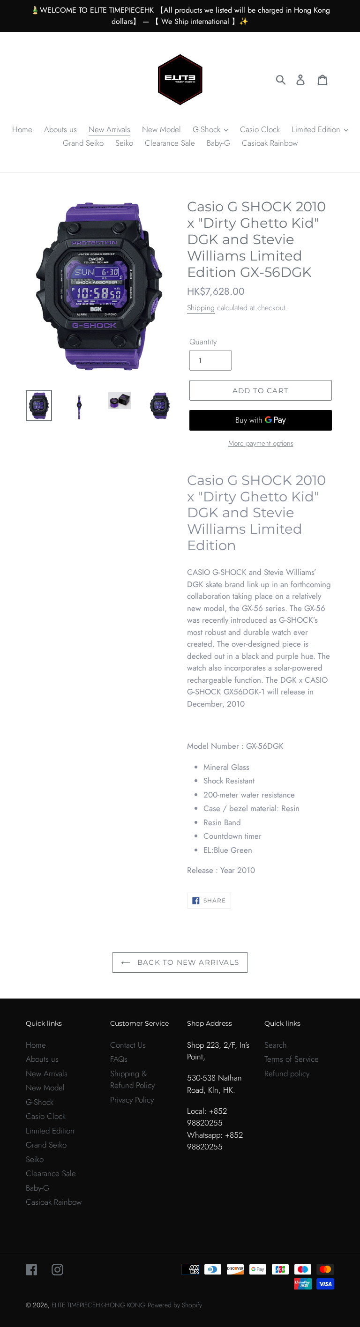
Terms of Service (291, 1059)
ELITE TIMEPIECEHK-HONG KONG (98, 1305)
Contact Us (128, 1045)
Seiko (35, 1159)
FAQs (119, 1059)
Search (275, 1045)
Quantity (203, 341)
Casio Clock (46, 1116)
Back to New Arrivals (187, 962)
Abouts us (42, 1059)
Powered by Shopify (175, 1305)
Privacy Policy (132, 1099)
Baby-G (37, 1187)
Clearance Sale (51, 1173)
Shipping (201, 307)
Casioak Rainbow (54, 1202)
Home (36, 1045)
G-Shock (39, 1102)
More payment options (260, 443)
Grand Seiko (46, 1144)
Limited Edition (50, 1130)
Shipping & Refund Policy (132, 1079)
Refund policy (286, 1073)
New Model (45, 1087)
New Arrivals (47, 1073)
